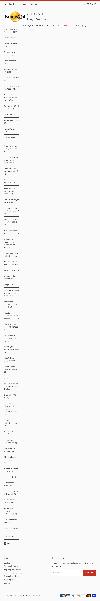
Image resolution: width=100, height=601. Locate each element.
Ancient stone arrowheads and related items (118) (10, 511)
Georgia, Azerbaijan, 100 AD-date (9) (11, 201)
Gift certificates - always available (9, 53)
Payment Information (12, 566)
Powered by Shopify (33, 596)
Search (7, 582)
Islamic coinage (11, 270)
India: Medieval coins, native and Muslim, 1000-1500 (11, 338)
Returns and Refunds (13, 572)
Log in (25, 4)
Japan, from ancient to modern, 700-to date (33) (11, 386)
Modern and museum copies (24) (11, 529)
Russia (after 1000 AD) (11, 232)
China (11, 378)
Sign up (34, 4)
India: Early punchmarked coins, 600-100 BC (11, 316)
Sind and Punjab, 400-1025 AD (11, 277)
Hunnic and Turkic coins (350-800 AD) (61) (11, 222)
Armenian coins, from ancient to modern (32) (9, 191)
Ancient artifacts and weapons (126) (11, 501)
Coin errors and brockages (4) (9, 449)
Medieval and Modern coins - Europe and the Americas (11, 243)
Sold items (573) (9, 536)
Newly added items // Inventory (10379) (11, 30)
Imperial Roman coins (11, 130)
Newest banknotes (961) (10, 44)
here (65, 25)
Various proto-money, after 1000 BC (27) (11, 87)
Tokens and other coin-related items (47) (10, 460)
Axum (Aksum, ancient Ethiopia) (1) (11, 441)
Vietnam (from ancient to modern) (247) (10, 423)
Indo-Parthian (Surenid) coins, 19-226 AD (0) (11, 304)
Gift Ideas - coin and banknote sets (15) (11, 492)
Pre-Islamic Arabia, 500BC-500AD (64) (11, 263)
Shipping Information (13, 569)
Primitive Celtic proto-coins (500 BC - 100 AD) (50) (11, 98)
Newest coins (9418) (11, 37)
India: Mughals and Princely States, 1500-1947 (11, 349)
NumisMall (21, 596)
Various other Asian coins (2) (11, 432)
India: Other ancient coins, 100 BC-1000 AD (11, 327)
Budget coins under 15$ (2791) (11, 70)
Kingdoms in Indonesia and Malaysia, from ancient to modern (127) (10, 409)
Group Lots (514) (10, 477)
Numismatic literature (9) (11, 79)
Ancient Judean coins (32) (11, 121)
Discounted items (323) (10, 61)
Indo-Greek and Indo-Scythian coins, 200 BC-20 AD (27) (11, 293)
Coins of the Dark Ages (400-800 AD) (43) (11, 171)
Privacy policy (9, 579)
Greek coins (11, 114)
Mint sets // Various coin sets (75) (11, 469)
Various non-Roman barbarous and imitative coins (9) (11, 160)
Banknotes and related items (11, 484)
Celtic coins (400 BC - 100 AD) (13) (11, 107)
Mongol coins (11, 284)
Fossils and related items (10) (10, 520)
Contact (7, 562)
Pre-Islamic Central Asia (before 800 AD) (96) (11, 211)
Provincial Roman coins (11, 138)
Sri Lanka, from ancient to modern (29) (10, 369)
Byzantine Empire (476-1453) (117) (10, 181)
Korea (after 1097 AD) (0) (10, 396)
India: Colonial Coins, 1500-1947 (11, 359)
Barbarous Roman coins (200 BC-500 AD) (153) (10, 149)
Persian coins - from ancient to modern (11, 254)
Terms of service (11, 576)
